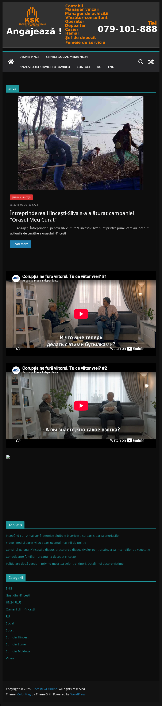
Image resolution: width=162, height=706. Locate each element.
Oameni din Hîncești (20, 609)
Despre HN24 (29, 57)
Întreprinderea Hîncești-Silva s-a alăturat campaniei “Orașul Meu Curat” (72, 216)
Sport (10, 630)
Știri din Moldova (18, 651)
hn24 (35, 205)
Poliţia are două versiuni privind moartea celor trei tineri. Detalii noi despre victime (65, 564)
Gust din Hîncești (18, 595)
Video (10, 658)
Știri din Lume (16, 644)
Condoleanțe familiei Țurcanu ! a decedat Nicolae (41, 557)
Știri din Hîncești (21, 197)
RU (99, 67)
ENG (111, 67)
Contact (83, 67)
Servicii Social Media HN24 (67, 57)
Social (10, 623)
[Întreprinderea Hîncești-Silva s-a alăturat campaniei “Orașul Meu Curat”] (81, 143)
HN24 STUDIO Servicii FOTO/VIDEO (44, 67)
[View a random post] (151, 62)
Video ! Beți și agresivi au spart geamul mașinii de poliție (46, 543)
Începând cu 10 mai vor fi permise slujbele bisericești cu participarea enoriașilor (63, 536)
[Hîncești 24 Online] (11, 62)
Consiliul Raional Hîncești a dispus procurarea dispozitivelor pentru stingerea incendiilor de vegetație (78, 550)
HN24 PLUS (14, 602)
